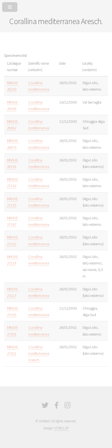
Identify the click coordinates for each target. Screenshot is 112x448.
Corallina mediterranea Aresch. (38, 353)
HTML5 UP (61, 428)
